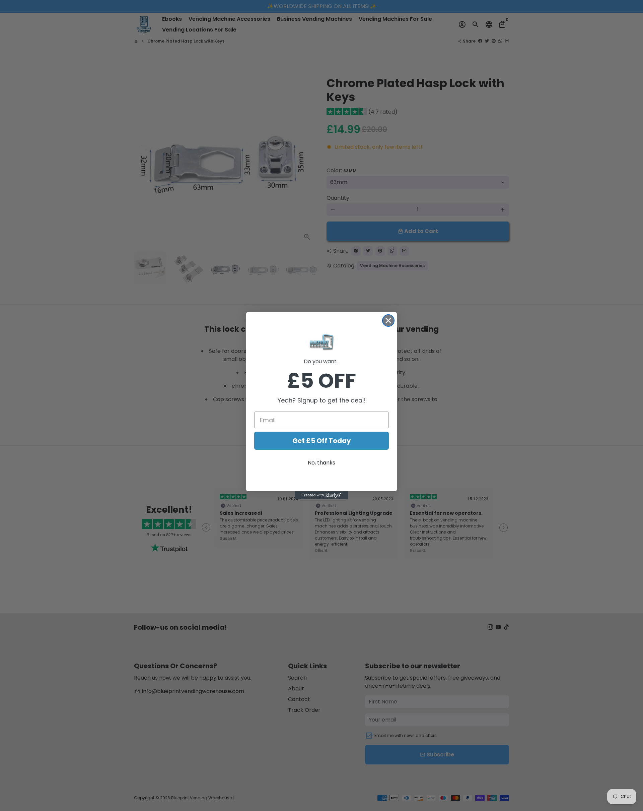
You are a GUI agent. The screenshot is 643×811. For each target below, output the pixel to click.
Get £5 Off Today (321, 440)
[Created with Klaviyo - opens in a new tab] (321, 495)
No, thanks (321, 462)
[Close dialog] (388, 320)
